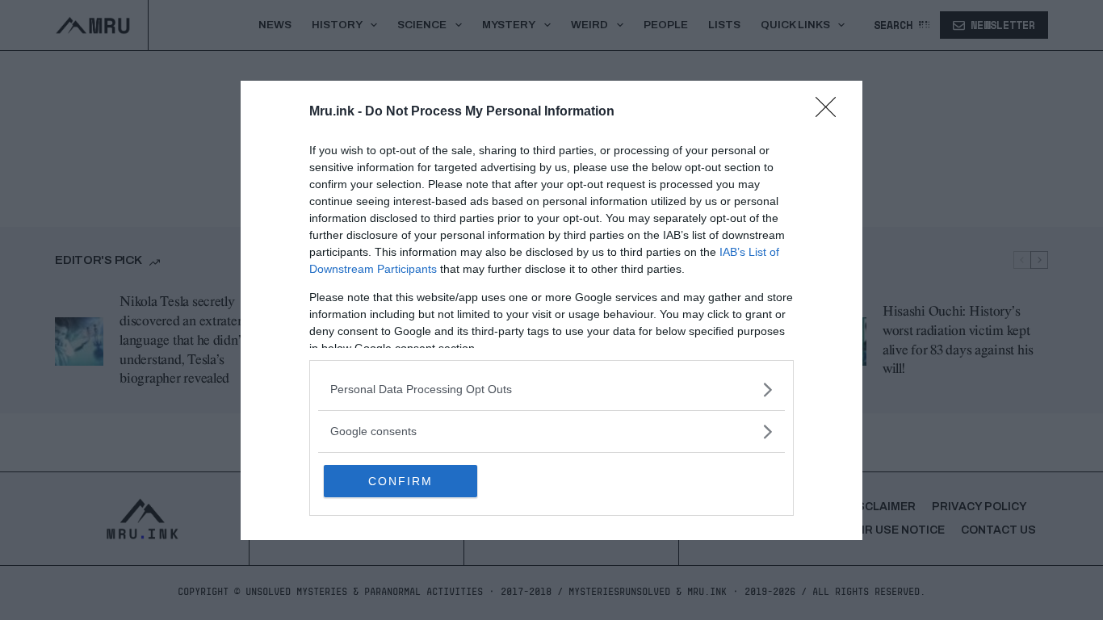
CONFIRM (400, 481)
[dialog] (551, 310)
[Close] (831, 112)
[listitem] (551, 389)
